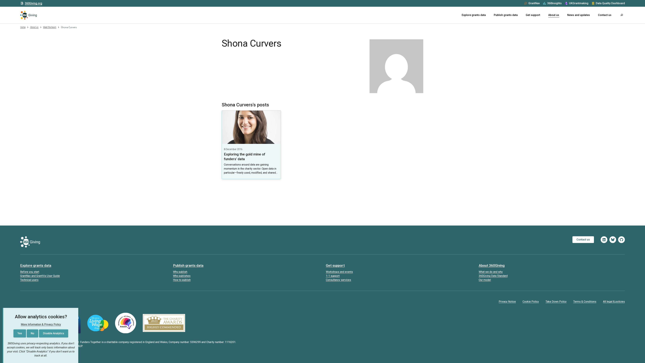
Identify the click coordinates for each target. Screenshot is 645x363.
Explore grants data (474, 15)
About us (553, 15)
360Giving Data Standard (493, 275)
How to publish (182, 279)
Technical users (29, 279)
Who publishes (181, 275)
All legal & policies (614, 301)
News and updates (578, 15)
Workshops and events (339, 271)
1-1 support (333, 275)
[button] (621, 15)
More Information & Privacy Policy (41, 324)
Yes (19, 333)
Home (23, 27)
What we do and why (491, 271)
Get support (533, 15)
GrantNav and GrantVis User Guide (40, 275)
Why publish (180, 271)
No (32, 333)
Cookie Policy (531, 301)
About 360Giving (492, 266)
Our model (485, 279)
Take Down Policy (556, 301)
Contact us (604, 15)
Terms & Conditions (584, 301)
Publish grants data (506, 15)
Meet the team (49, 27)
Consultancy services (338, 279)
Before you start (29, 271)
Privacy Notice (507, 301)
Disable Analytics (53, 333)
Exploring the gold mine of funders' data (244, 156)
